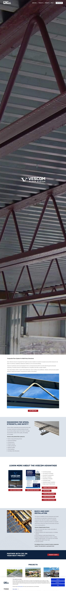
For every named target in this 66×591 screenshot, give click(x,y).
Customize (57, 582)
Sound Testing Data (48, 496)
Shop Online (59, 2)
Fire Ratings (46, 490)
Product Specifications (49, 487)
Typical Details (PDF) (48, 493)
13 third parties (20, 586)
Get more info (33, 410)
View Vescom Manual (15, 490)
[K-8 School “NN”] (51, 573)
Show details (15, 589)
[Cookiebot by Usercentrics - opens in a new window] (6, 589)
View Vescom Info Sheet (33, 490)
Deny (58, 585)
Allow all (57, 579)
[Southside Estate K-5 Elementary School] (14, 573)
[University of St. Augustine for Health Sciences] (33, 573)
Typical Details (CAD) (48, 499)
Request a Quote (53, 554)
